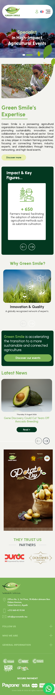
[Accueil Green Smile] (12, 11)
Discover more (13, 157)
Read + (26, 429)
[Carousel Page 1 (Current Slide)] (25, 55)
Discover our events (28, 358)
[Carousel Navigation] (27, 245)
